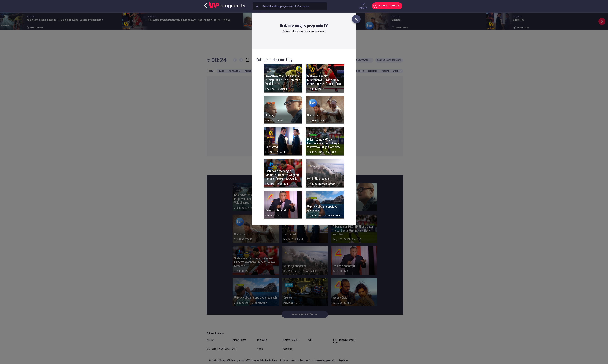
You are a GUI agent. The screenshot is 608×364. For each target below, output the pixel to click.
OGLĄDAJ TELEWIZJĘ (389, 5)
